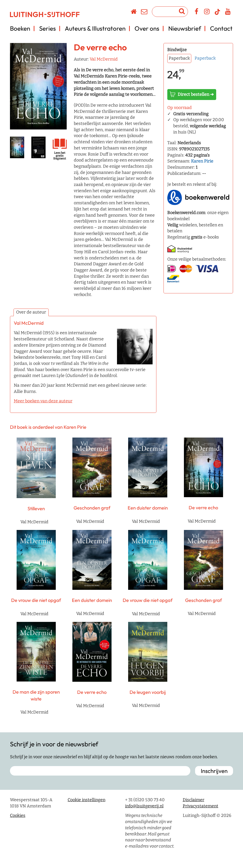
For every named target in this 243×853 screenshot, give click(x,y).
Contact (221, 28)
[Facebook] (196, 12)
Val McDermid (104, 59)
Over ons (147, 28)
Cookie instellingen (86, 799)
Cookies (17, 815)
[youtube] (228, 12)
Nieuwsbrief (184, 28)
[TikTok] (217, 14)
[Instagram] (207, 12)
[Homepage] (134, 12)
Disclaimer (193, 799)
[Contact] (144, 12)
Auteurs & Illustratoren (95, 28)
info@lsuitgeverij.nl (144, 806)
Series (47, 28)
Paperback (205, 58)
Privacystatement (200, 806)
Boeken (20, 28)
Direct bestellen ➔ (196, 94)
